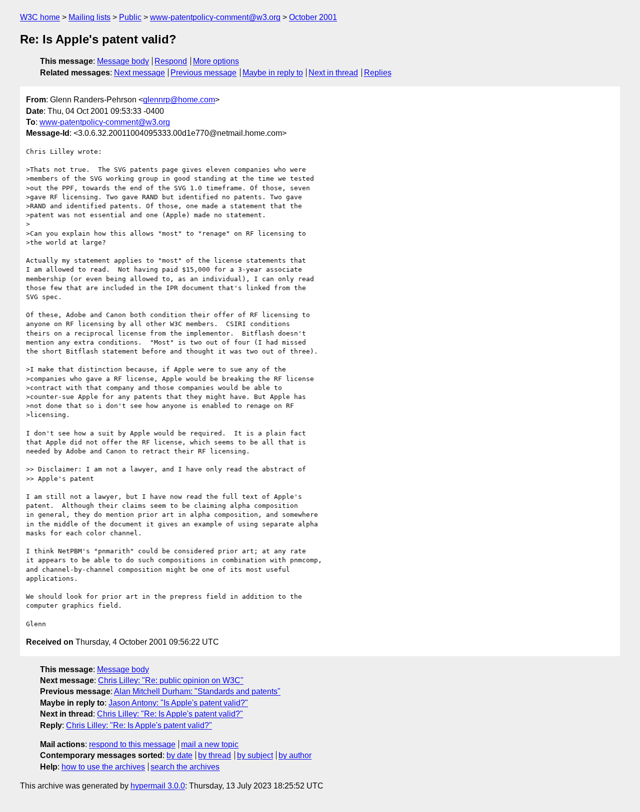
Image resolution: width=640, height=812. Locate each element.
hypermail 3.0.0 (157, 786)
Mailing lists (89, 17)
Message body (123, 61)
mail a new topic (209, 744)
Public (130, 17)
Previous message (203, 72)
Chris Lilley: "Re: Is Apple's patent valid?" (170, 714)
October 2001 (313, 17)
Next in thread (333, 72)
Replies (378, 72)
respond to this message (132, 744)
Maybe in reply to (272, 72)
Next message (139, 72)
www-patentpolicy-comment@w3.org (215, 17)
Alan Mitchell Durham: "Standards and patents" (197, 691)
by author (295, 755)
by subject (255, 755)
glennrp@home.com (179, 99)
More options (216, 61)
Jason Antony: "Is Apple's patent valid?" (178, 703)
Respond (170, 61)
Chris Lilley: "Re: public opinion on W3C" (171, 680)
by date (179, 755)
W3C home (40, 17)
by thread (214, 755)
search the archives (185, 767)
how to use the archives (103, 767)
